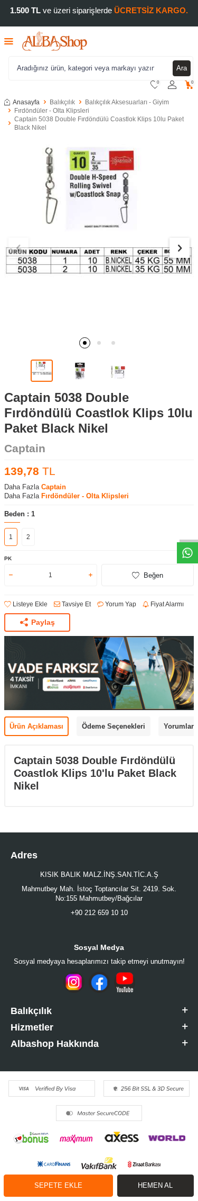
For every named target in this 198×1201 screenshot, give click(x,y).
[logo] (55, 41)
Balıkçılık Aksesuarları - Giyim (127, 102)
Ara (181, 68)
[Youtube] (124, 982)
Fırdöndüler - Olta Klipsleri (51, 110)
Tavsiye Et (75, 604)
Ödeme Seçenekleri (113, 726)
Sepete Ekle (58, 1185)
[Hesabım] (172, 84)
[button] (85, 343)
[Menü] (8, 41)
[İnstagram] (73, 982)
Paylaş (43, 622)
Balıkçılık (62, 102)
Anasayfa (26, 102)
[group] (99, 235)
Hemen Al (155, 1185)
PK (8, 558)
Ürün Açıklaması (36, 726)
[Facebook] (99, 982)
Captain (24, 448)
